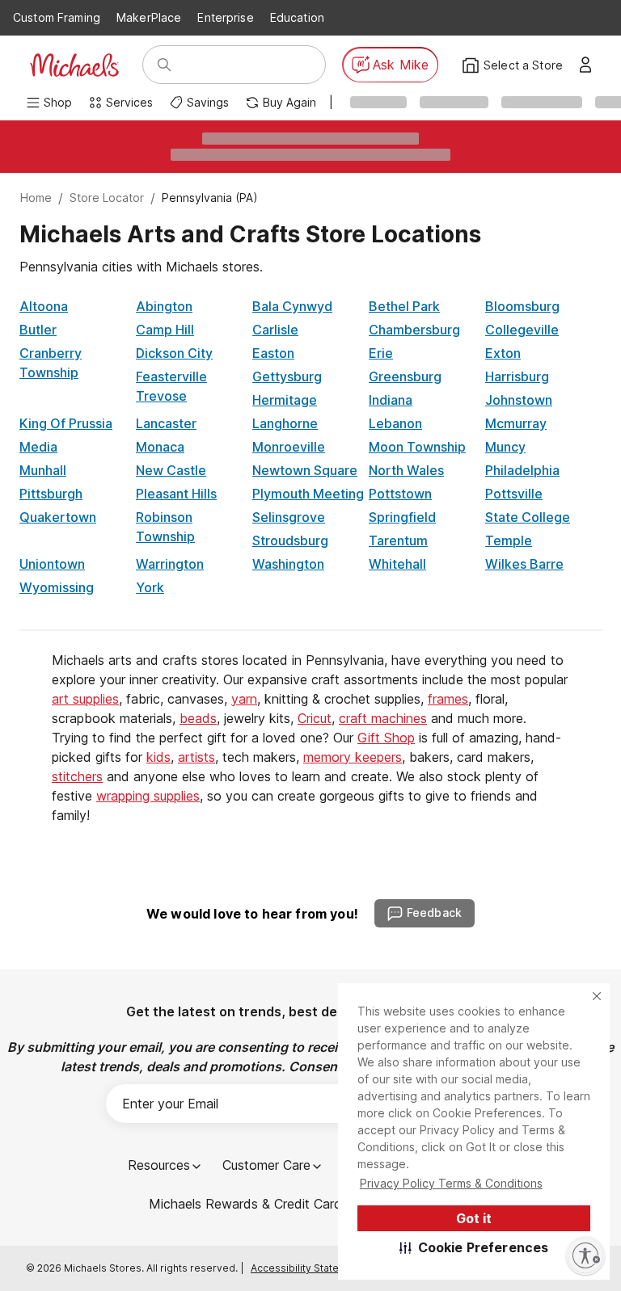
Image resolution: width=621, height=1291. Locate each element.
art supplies (85, 699)
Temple (508, 540)
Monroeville (288, 447)
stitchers (77, 776)
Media (38, 447)
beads (198, 718)
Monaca (160, 447)
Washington (288, 564)
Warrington (170, 564)
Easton (273, 353)
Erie (381, 353)
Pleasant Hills (176, 494)
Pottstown (400, 494)
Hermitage (284, 400)
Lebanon (395, 423)
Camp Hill (165, 330)
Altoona (43, 306)
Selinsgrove (288, 517)
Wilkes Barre (524, 564)
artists (196, 757)
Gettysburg (287, 376)
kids (158, 757)
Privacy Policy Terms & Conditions (451, 1183)
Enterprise (225, 17)
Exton (503, 353)
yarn (244, 699)
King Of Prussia (65, 423)
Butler (38, 330)
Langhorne (285, 423)
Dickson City (174, 353)
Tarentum (398, 540)
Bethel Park (404, 306)
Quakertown (57, 517)
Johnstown (518, 400)
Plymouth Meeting (308, 494)
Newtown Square (304, 470)
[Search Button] (164, 65)
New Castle (171, 470)
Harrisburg (517, 376)
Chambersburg (414, 330)
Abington (164, 306)
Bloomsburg (522, 306)
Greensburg (405, 376)
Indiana (390, 400)
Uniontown (52, 564)
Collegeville (522, 330)
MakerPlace (148, 17)
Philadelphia (522, 470)
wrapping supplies (148, 796)
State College (527, 517)
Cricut (315, 718)
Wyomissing (56, 587)
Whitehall (397, 564)
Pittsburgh (50, 494)
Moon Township (417, 447)
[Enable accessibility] (585, 1255)
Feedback (434, 912)
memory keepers (352, 757)
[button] (474, 1247)
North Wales (406, 470)
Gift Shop (386, 738)
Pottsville (514, 494)
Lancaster (166, 423)
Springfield (402, 517)
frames (448, 699)
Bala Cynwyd (292, 306)
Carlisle (275, 330)
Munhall (42, 470)
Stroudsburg (290, 540)
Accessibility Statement (307, 1268)
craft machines (383, 718)
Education (297, 17)
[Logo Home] (74, 65)
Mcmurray (516, 423)
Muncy (505, 447)
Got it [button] (474, 1218)
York (150, 587)
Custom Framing (56, 17)
